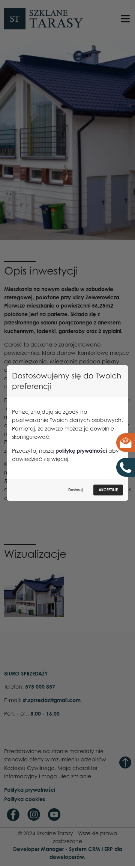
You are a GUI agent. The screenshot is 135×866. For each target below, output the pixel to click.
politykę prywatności (81, 450)
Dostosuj (75, 490)
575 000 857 (126, 467)
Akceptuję (108, 490)
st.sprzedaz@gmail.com (120, 442)
